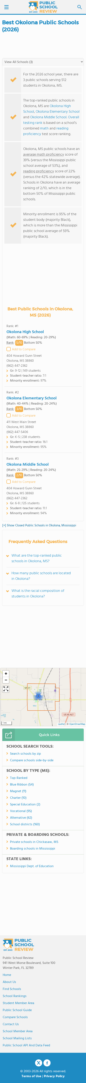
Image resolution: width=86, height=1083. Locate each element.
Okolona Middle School (48, 117)
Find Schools (12, 989)
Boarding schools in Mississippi (32, 848)
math (44, 129)
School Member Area (18, 1031)
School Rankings (15, 996)
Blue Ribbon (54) (22, 784)
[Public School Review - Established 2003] (43, 7)
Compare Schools (15, 1017)
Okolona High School (25, 332)
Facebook (47, 1063)
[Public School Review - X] (38, 1063)
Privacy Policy (54, 1076)
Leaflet (61, 724)
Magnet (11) (18, 791)
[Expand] (6, 689)
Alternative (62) (21, 817)
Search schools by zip (25, 753)
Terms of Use (31, 1076)
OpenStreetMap (77, 724)
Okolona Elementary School (58, 112)
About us (9, 982)
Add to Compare (23, 349)
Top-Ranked (18, 778)
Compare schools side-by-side (31, 760)
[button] (38, 696)
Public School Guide (17, 1010)
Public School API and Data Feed (26, 1045)
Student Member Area (18, 1003)
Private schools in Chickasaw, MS (34, 842)
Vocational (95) (21, 811)
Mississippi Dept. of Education (32, 866)
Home (7, 975)
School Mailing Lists (17, 1038)
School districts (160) (25, 824)
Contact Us (11, 1024)
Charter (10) (18, 797)
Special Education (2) (25, 804)
